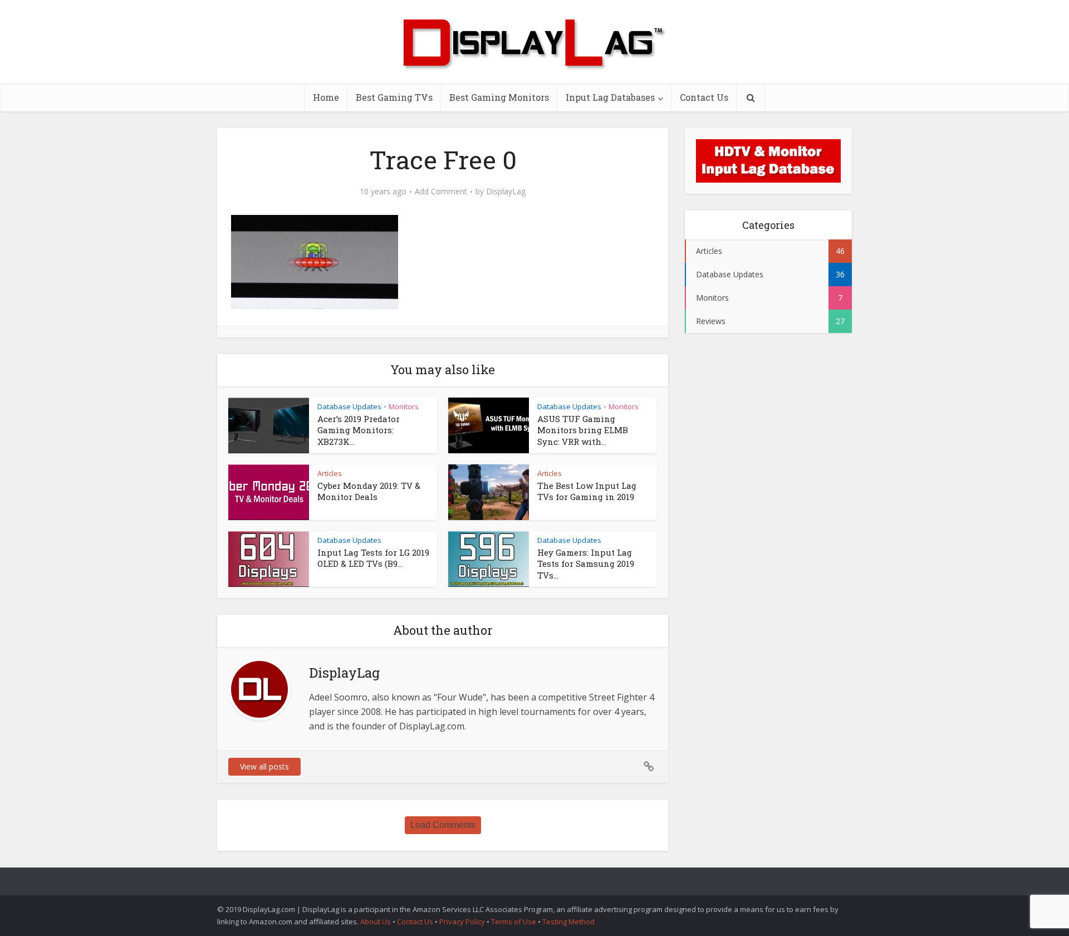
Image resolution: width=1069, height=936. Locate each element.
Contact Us (704, 97)
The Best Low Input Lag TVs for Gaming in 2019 (586, 491)
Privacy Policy (462, 922)
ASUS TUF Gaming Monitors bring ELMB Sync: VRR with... (582, 430)
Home (326, 97)
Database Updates (349, 406)
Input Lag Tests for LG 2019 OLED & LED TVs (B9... (373, 558)
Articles (329, 473)
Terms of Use (514, 922)
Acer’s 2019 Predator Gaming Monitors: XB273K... (358, 430)
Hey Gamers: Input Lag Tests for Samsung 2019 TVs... (585, 564)
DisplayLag (506, 192)
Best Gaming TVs (394, 97)
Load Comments (442, 825)
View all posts (264, 766)
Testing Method (568, 922)
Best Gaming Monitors (499, 97)
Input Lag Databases (610, 97)
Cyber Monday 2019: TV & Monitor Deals (368, 491)
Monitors (404, 406)
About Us (375, 922)
